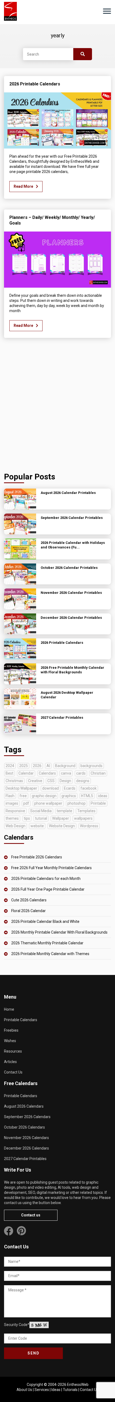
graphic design (44, 796)
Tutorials (70, 1389)
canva (66, 773)
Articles (10, 1062)
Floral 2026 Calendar (28, 911)
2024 (10, 766)
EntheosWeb (78, 1384)
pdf (26, 803)
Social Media (41, 811)
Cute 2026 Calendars (29, 900)
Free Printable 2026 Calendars (36, 857)
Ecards (69, 788)
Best (9, 773)
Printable (98, 803)
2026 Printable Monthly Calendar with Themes (50, 954)
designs (82, 781)
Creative (35, 781)
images (12, 803)
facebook (88, 788)
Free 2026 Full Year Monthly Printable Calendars (51, 868)
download (50, 788)
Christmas (14, 781)
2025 (23, 766)
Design (65, 781)
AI (48, 766)
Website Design (62, 826)
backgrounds (91, 766)
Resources (13, 1051)
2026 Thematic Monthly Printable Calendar (47, 943)
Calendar (26, 773)
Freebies (11, 1030)
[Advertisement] (57, 406)
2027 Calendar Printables (25, 1159)
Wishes (10, 1041)
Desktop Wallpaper (21, 788)
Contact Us (13, 1072)
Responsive (15, 811)
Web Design (15, 826)
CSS (51, 781)
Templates (86, 811)
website (37, 826)
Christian (98, 773)
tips (27, 818)
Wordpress (89, 826)
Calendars (47, 773)
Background (65, 766)
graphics (69, 796)
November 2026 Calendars (26, 1138)
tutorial (41, 818)
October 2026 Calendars (24, 1127)
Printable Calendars (20, 1020)
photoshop (76, 803)
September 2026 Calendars (27, 1117)
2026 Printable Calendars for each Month (45, 878)
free (23, 796)
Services (41, 1389)
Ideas (55, 1389)
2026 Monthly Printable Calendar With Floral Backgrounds (59, 932)
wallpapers (83, 818)
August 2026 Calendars (24, 1106)
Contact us (30, 1215)
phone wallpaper (48, 803)
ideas (102, 796)
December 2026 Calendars (26, 1148)
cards (81, 773)
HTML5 (87, 796)
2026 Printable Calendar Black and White (45, 921)
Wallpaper (60, 818)
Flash (10, 796)
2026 (37, 766)
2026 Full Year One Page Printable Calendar (48, 889)
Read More (23, 186)
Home (9, 1009)
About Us (24, 1389)
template (64, 811)
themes (12, 818)
